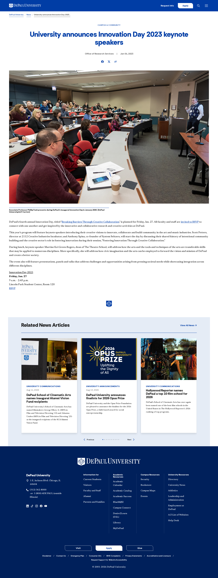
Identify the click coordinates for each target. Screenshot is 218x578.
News (28, 14)
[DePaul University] (28, 6)
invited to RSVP (190, 222)
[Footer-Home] (109, 462)
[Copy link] (115, 61)
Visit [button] (78, 548)
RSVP (12, 288)
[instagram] (36, 506)
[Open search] (199, 5)
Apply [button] (109, 548)
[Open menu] (207, 6)
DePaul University (16, 14)
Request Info (167, 5)
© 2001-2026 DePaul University (109, 567)
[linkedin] (27, 506)
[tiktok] (32, 506)
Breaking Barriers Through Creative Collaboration (90, 222)
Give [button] (139, 548)
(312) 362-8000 (38, 490)
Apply (185, 5)
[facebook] (41, 506)
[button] (188, 325)
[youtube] (45, 506)
